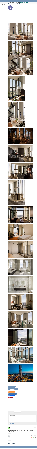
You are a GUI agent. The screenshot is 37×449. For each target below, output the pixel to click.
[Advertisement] (14, 15)
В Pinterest (11, 397)
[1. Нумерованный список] (16, 414)
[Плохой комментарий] (31, 437)
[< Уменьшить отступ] (17, 414)
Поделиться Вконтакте (12, 393)
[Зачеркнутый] (14, 414)
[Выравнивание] (26, 414)
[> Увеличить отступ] (19, 414)
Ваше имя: (10, 411)
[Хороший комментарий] (33, 437)
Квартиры (9, 4)
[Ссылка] (24, 414)
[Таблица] (22, 414)
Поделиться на (12, 395)
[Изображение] (20, 414)
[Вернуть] (10, 414)
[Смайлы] (27, 414)
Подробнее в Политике (22, 2)
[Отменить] (9, 414)
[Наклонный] (13, 414)
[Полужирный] (11, 414)
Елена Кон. (12, 427)
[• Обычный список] (15, 414)
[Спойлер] (25, 414)
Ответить (10, 433)
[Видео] (21, 414)
